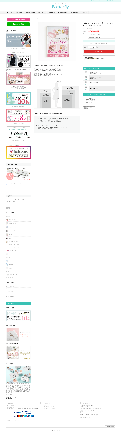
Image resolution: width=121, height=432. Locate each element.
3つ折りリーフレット (12, 223)
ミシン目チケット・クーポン (14, 250)
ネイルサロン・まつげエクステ (11, 288)
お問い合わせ (84, 12)
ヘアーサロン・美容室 (9, 291)
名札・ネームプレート (13, 274)
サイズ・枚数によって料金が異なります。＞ (42, 75)
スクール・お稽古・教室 (10, 296)
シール (10, 257)
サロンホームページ (12, 268)
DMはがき (10, 238)
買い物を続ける (86, 108)
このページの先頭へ (110, 426)
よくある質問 (75, 12)
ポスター (39, 18)
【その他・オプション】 (10, 277)
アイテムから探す (31, 12)
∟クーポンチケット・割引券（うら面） (13, 247)
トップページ (11, 12)
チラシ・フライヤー (12, 219)
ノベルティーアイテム (9, 271)
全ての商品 (8, 216)
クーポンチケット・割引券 (13, 241)
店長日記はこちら (9, 394)
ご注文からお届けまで (64, 12)
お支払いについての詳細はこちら (13, 420)
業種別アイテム (41, 12)
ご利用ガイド (21, 12)
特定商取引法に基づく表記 (88, 107)
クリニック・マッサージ (10, 293)
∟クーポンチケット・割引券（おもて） (13, 244)
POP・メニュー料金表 (12, 230)
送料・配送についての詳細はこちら (50, 408)
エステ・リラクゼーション (10, 286)
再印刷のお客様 (52, 12)
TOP (35, 18)
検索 (8, 208)
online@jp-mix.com (86, 417)
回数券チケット (11, 264)
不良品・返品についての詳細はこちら (87, 410)
